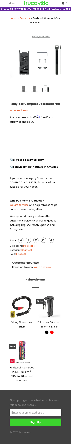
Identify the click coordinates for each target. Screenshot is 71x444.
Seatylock (26, 250)
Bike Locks (29, 245)
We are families (19, 205)
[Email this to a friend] (51, 240)
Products (25, 18)
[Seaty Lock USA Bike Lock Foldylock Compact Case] (35, 56)
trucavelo (25, 432)
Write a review (42, 267)
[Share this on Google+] (43, 240)
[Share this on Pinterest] (36, 240)
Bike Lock (21, 254)
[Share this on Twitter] (20, 240)
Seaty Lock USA (19, 110)
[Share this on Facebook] (28, 240)
